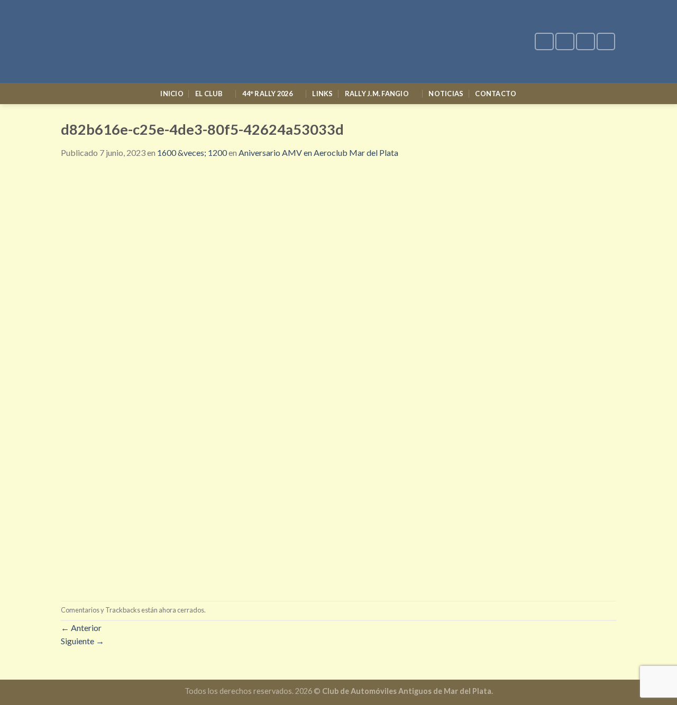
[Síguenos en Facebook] (544, 41)
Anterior (81, 628)
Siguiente (82, 641)
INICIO (172, 93)
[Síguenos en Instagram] (564, 41)
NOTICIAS (445, 93)
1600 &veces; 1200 (192, 152)
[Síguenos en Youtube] (606, 41)
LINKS (322, 93)
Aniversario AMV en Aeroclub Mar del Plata (318, 152)
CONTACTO (495, 93)
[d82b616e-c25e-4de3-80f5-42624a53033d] (338, 379)
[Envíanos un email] (585, 41)
